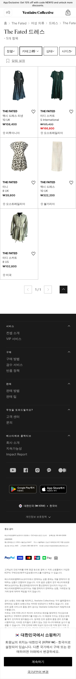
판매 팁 (11, 396)
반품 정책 (13, 370)
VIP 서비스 (13, 339)
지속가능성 (14, 448)
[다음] (48, 289)
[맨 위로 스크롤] (63, 289)
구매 (9, 352)
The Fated (19, 23)
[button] (68, 12)
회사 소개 (13, 442)
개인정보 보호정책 (36, 516)
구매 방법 (13, 359)
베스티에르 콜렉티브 (18, 435)
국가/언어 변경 (38, 671)
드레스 (53, 23)
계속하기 (38, 661)
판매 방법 (13, 391)
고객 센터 (13, 417)
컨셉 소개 (13, 333)
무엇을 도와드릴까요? (19, 409)
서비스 (10, 326)
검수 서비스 (14, 365)
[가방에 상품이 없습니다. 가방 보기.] (68, 12)
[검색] (8, 12)
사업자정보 (8, 539)
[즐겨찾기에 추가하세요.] (33, 111)
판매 (9, 383)
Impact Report (16, 454)
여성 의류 (37, 23)
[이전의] (28, 289)
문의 (9, 422)
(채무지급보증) (26, 572)
